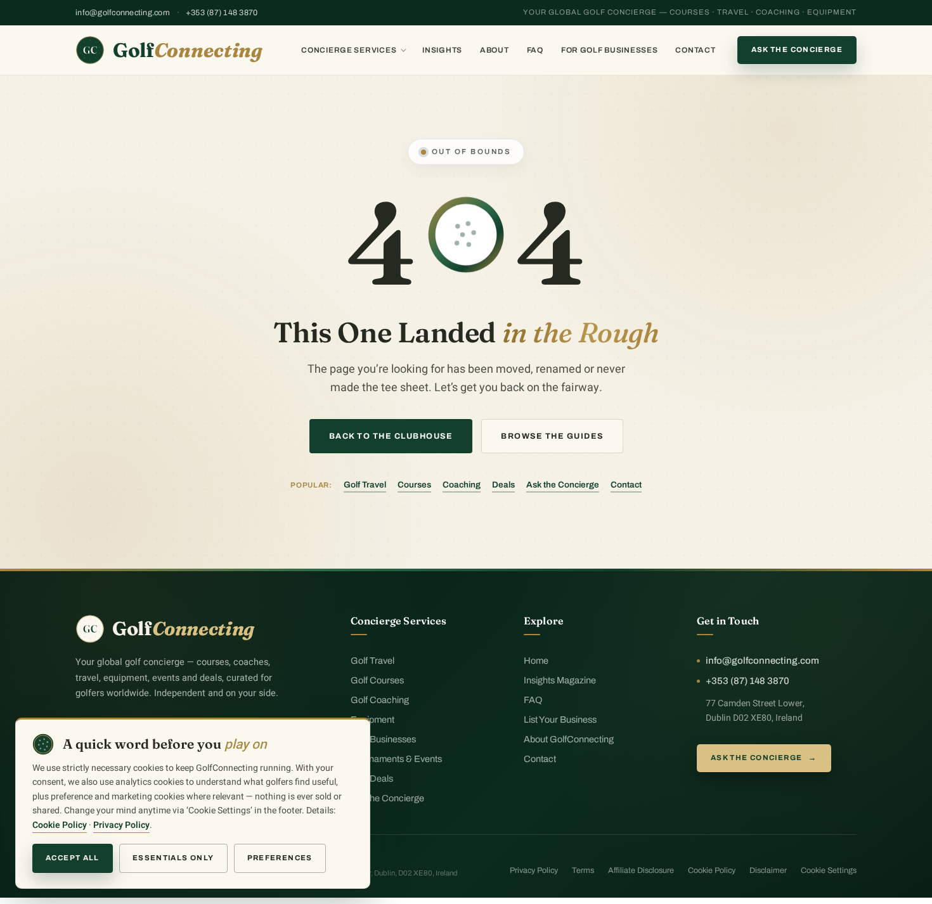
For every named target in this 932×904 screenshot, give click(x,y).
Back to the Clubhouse (391, 436)
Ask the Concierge (797, 49)
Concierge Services (348, 50)
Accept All (73, 858)
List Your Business (560, 719)
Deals (503, 484)
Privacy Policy (534, 870)
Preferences (280, 858)
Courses (414, 484)
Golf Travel (365, 484)
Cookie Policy (711, 870)
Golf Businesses (383, 739)
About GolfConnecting (569, 739)
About (494, 50)
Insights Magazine (560, 680)
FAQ (535, 50)
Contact (695, 50)
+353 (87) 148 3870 (222, 12)
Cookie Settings (829, 870)
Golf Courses (377, 680)
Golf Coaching (380, 700)
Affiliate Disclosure (641, 870)
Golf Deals (372, 778)
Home (536, 660)
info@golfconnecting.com (122, 12)
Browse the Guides (552, 436)
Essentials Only (173, 858)
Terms (583, 870)
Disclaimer (768, 870)
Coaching (462, 484)
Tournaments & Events (396, 759)
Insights (442, 50)
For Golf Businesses (609, 50)
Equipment (372, 719)
